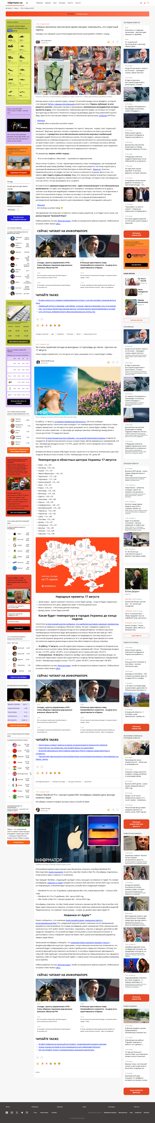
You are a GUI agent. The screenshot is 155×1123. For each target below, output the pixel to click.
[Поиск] (148, 3)
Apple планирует (56, 872)
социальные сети (90, 334)
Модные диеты (82, 14)
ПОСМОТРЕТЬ (136, 265)
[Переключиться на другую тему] (145, 3)
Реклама (54, 1112)
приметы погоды (58, 782)
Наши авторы (44, 1112)
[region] (18, 215)
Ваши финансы (123, 1112)
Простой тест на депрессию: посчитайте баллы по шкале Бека (66, 748)
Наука (55, 3)
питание (70, 334)
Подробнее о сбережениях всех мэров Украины (18, 450)
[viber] (27, 1113)
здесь (58, 223)
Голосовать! (18, 628)
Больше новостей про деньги (136, 824)
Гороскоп (78, 3)
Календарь (62, 3)
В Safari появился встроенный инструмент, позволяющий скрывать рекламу (72, 1044)
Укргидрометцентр (43, 782)
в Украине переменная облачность (70, 421)
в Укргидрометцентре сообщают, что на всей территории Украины (75, 438)
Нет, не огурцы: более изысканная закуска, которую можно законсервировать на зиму (76, 309)
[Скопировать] (117, 42)
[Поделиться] (113, 42)
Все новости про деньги (19, 342)
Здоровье (48, 3)
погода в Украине (74, 782)
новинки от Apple (55, 882)
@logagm (41, 120)
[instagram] (12, 1113)
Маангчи (97, 169)
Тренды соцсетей (42, 334)
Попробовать (19, 842)
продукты (60, 334)
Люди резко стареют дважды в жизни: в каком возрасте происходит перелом (72, 745)
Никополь (146, 1112)
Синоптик (87, 782)
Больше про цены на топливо (18, 402)
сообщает (103, 115)
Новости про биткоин (18, 725)
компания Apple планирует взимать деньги (90, 942)
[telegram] (22, 1113)
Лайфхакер (39, 3)
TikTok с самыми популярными (61, 104)
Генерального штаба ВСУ (21, 101)
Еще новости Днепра (136, 1091)
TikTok (78, 334)
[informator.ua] (15, 3)
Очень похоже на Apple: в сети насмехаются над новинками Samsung (69, 1047)
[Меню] (27, 3)
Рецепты (70, 3)
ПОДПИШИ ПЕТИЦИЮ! (18, 173)
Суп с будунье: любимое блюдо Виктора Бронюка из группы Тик (66, 311)
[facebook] (7, 1113)
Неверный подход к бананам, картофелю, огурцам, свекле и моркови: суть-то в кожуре (77, 306)
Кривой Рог (138, 1112)
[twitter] (17, 1113)
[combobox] (13, 210)
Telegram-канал (64, 221)
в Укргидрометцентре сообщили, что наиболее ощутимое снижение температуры (82, 624)
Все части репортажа (19, 512)
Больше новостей (136, 234)
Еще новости (136, 636)
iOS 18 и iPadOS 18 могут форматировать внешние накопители (66, 1050)
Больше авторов (136, 320)
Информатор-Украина (110, 1112)
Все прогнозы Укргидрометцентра (18, 218)
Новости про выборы (19, 677)
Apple (38, 1072)
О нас (35, 1112)
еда (52, 334)
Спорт (131, 1112)
